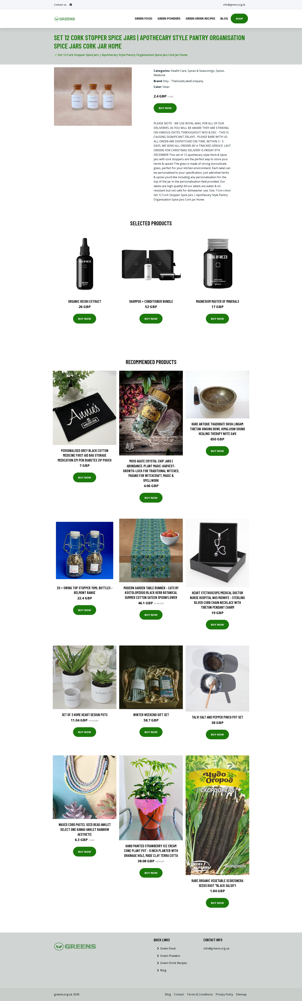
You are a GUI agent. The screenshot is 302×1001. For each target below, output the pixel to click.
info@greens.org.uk (234, 4)
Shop (239, 18)
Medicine (159, 75)
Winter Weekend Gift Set (151, 714)
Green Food (143, 18)
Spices (220, 71)
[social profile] (70, 4)
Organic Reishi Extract (84, 301)
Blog (224, 18)
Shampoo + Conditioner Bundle (151, 301)
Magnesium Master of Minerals (217, 301)
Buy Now (165, 108)
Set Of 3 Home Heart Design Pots (84, 714)
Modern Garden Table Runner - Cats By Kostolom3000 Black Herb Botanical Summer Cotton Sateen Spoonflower (151, 593)
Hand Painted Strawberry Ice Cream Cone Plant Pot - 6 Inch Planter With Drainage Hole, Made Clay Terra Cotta (151, 851)
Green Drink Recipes (200, 18)
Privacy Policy (224, 994)
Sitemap (241, 994)
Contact (179, 994)
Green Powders (168, 18)
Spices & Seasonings (201, 71)
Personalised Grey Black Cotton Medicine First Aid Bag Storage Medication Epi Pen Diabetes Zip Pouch (85, 455)
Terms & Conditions (200, 994)
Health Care (178, 71)
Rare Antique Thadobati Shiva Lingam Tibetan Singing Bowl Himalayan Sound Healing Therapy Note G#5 (217, 429)
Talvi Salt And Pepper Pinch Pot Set (217, 717)
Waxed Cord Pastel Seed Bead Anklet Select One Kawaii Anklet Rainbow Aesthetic (85, 829)
